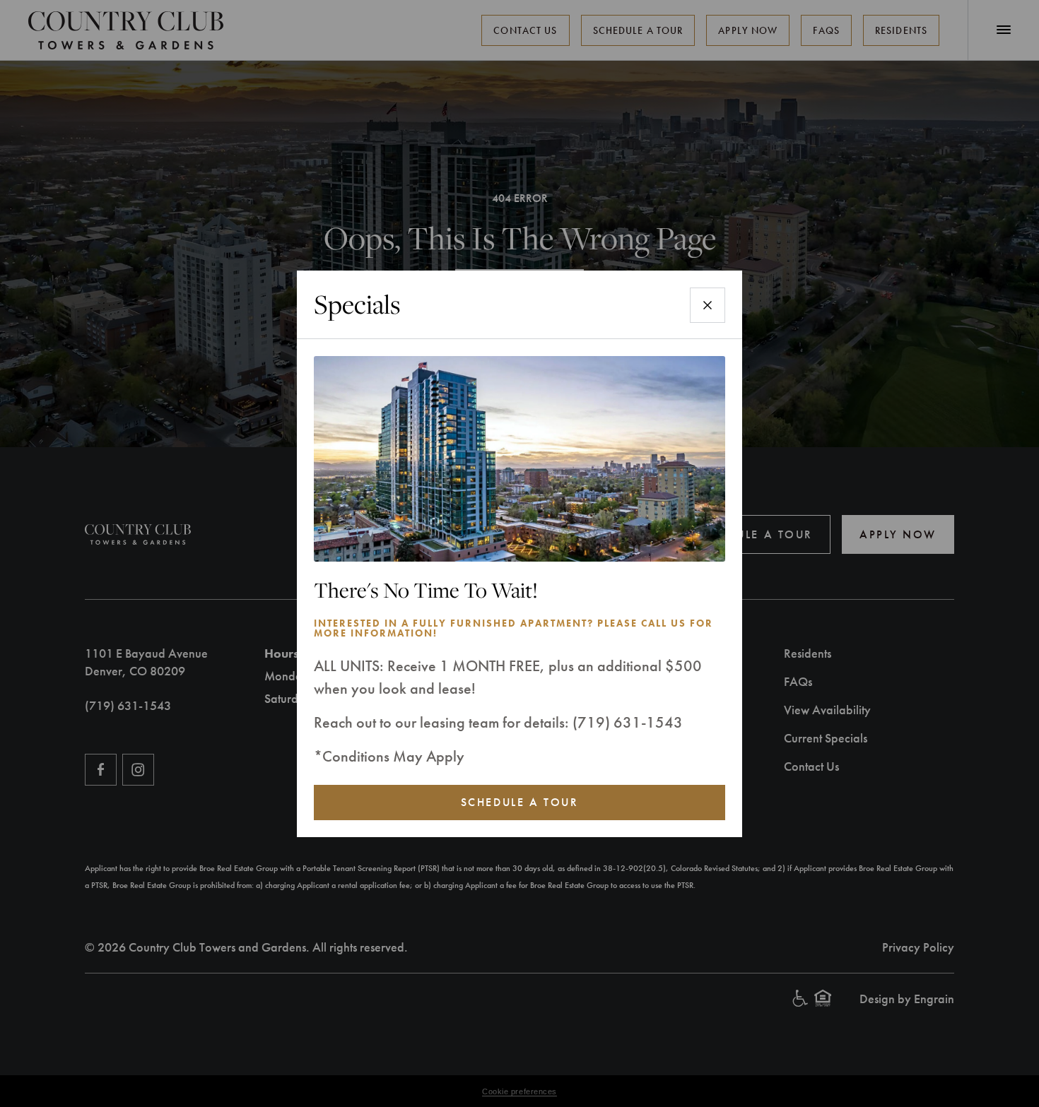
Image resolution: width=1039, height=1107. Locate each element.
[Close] (707, 305)
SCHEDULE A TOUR (519, 802)
